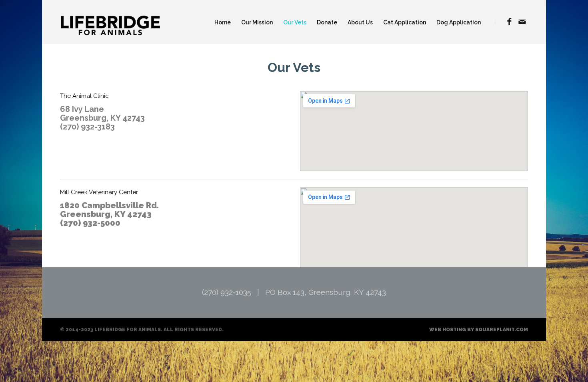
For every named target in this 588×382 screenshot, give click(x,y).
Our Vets (294, 22)
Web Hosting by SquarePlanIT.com (478, 329)
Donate (327, 22)
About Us (360, 22)
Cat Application (404, 22)
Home (222, 22)
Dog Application (458, 22)
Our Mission (257, 22)
